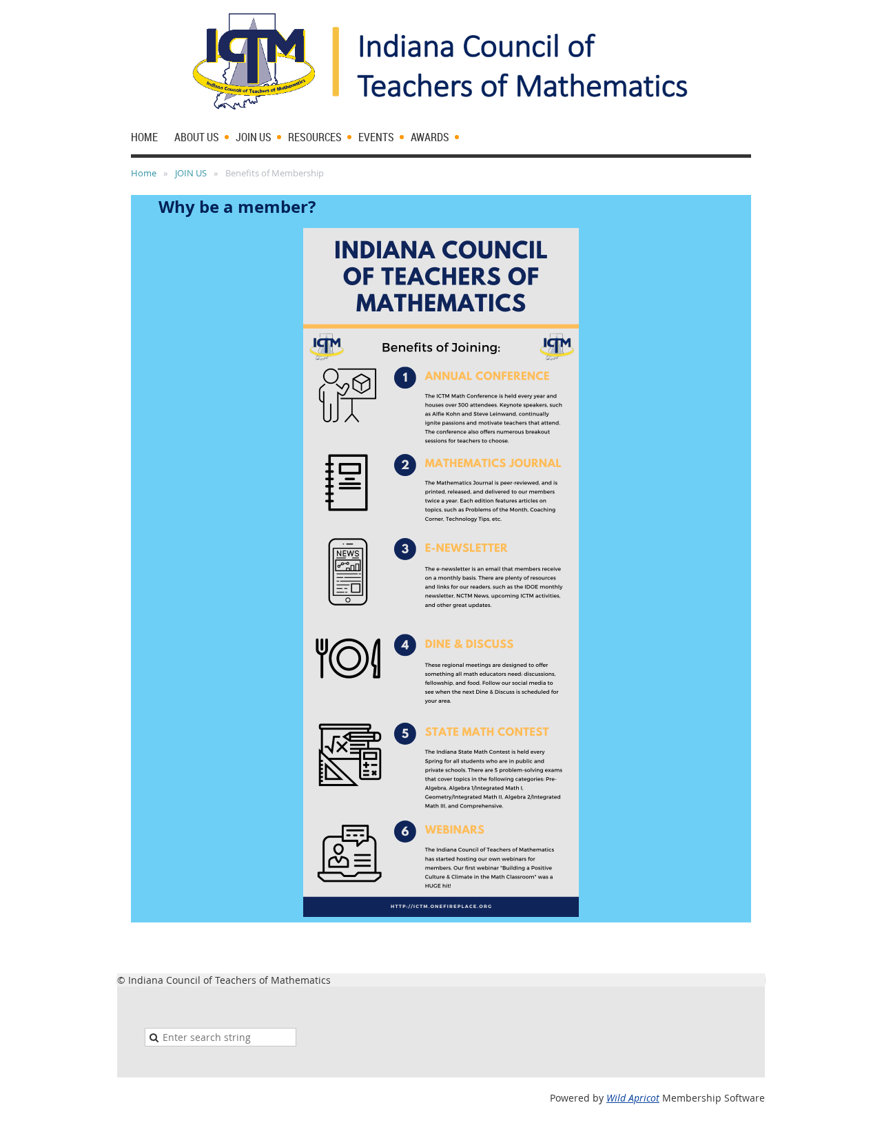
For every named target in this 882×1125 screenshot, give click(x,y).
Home (143, 173)
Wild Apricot (632, 1097)
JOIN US (191, 173)
